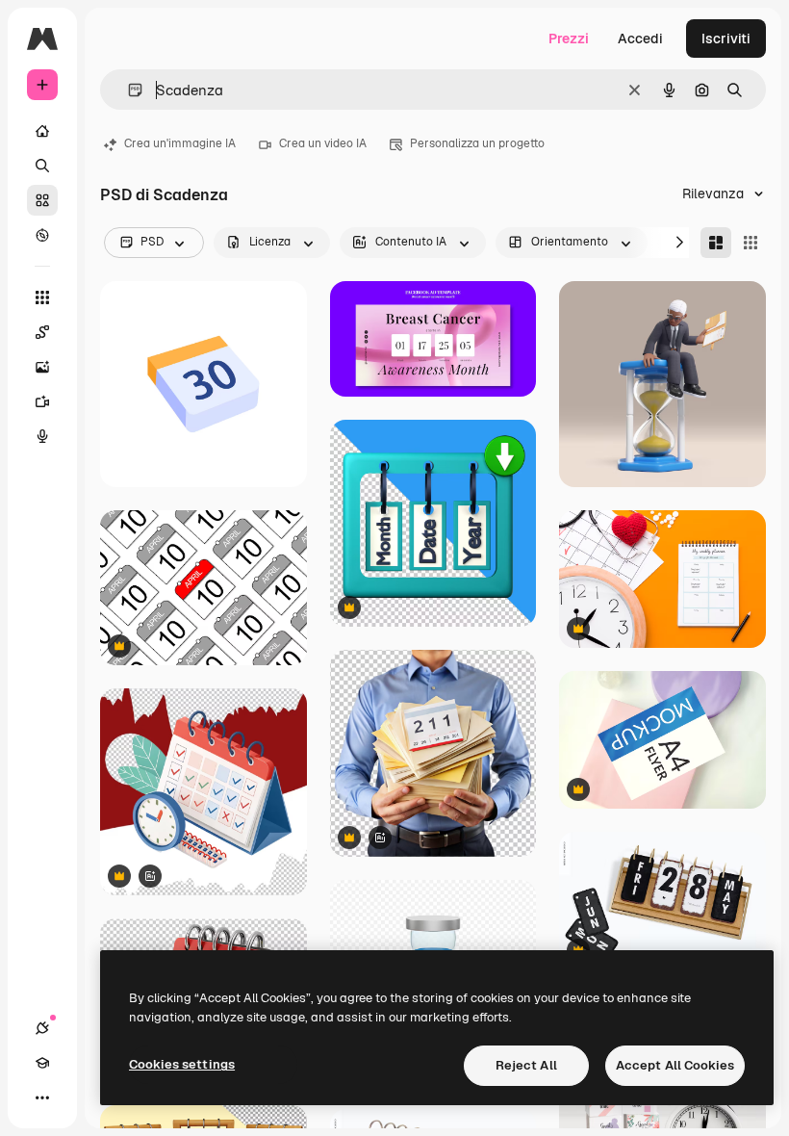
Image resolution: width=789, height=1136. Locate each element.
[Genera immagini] (42, 366)
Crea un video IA (323, 143)
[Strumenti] (42, 297)
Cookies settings (182, 1064)
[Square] (750, 242)
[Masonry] (715, 242)
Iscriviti (726, 38)
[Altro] (42, 1097)
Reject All (526, 1065)
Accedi (640, 38)
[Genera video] (42, 401)
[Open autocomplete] (127, 90)
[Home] (42, 131)
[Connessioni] (42, 1028)
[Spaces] (42, 332)
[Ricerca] (42, 165)
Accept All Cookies (675, 1065)
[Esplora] (42, 234)
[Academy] (42, 1062)
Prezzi (568, 38)
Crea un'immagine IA (180, 143)
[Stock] (42, 200)
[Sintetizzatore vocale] (42, 436)
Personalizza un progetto (477, 143)
